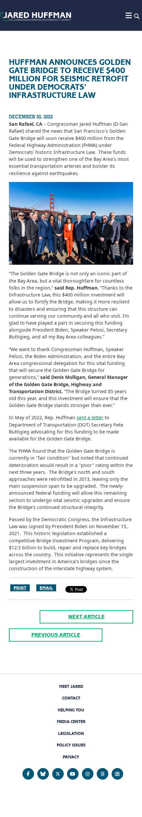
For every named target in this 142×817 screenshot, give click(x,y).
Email (46, 588)
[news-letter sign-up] (117, 774)
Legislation (71, 733)
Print (20, 588)
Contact (71, 698)
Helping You (71, 709)
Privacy (71, 756)
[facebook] (28, 774)
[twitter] (58, 774)
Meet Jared (71, 686)
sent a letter (90, 417)
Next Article (86, 616)
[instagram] (87, 774)
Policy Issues (71, 745)
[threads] (102, 774)
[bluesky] (43, 774)
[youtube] (73, 774)
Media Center (71, 721)
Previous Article (55, 635)
